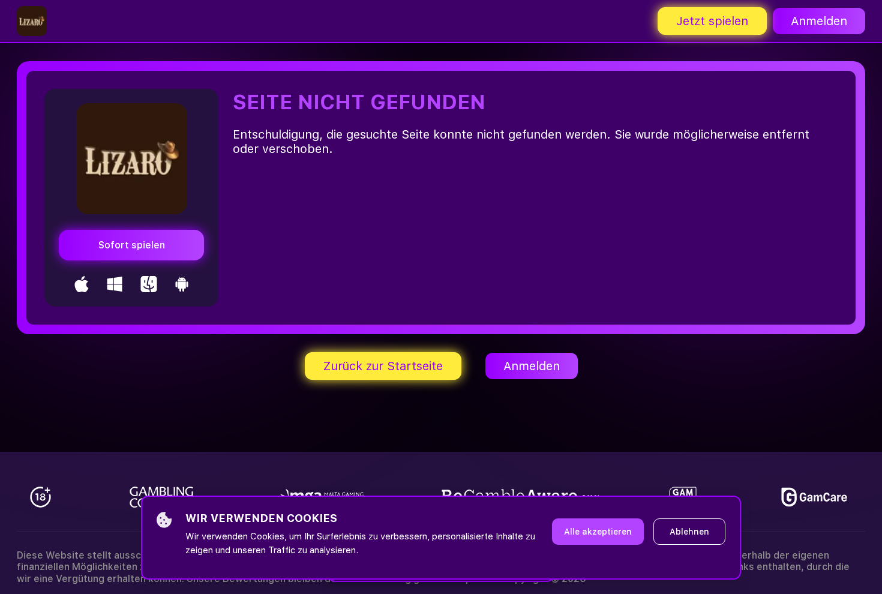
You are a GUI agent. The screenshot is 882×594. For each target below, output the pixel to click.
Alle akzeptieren (598, 531)
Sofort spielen (131, 245)
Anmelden (819, 21)
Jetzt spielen (712, 21)
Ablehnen (689, 531)
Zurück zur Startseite (383, 366)
